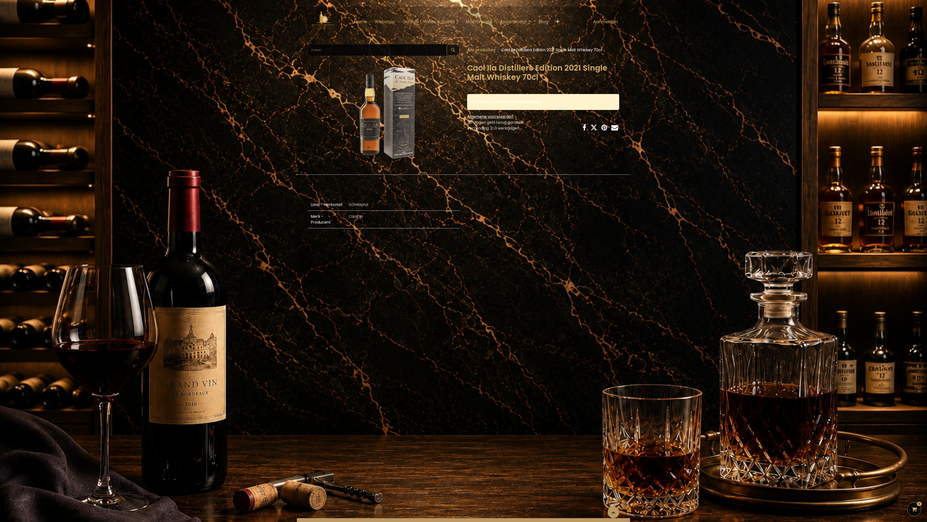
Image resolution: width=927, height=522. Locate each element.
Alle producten (481, 50)
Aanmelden (605, 22)
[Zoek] (453, 50)
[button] (557, 21)
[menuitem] (360, 21)
